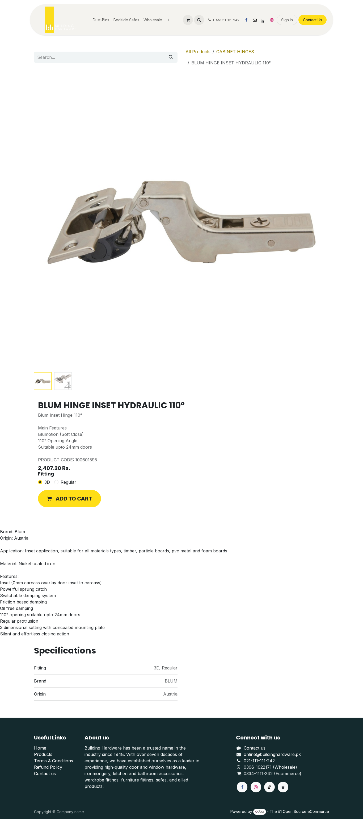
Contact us (45, 773)
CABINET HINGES (235, 51)
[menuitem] (101, 20)
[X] (255, 20)
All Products (197, 51)
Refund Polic (47, 767)
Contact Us (312, 20)
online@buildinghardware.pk (272, 754)
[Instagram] (272, 20)
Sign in (287, 20)
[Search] (171, 57)
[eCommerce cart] (188, 20)
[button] (199, 20)
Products (43, 754)
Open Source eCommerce (306, 811)
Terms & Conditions (53, 760)
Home (40, 748)
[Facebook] (246, 20)
